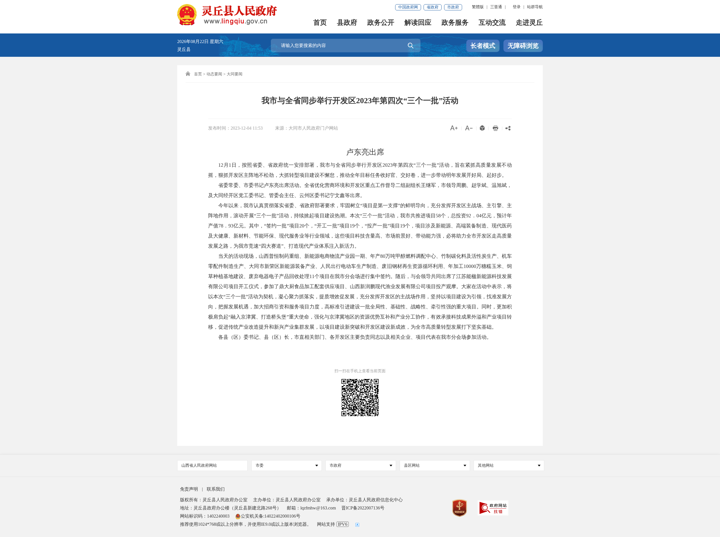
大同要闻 (234, 74)
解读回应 (417, 23)
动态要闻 (214, 74)
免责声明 (189, 489)
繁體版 (478, 7)
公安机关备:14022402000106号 (270, 516)
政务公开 (380, 23)
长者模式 (483, 45)
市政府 (453, 7)
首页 (320, 23)
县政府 (347, 23)
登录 (517, 7)
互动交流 (492, 23)
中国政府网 (408, 7)
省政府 (432, 7)
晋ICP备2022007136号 (362, 508)
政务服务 (455, 23)
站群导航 (535, 7)
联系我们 (216, 489)
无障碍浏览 (523, 45)
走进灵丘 (529, 23)
